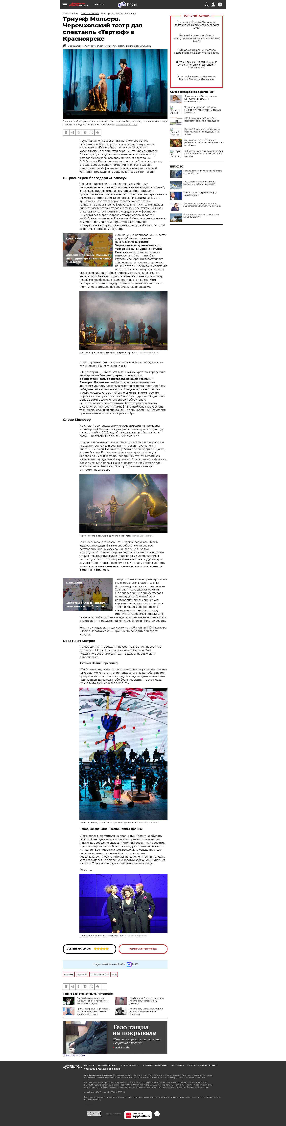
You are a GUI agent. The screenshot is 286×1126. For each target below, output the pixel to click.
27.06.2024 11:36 (70, 13)
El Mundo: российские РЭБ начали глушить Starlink (201, 215)
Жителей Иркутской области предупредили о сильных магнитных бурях (196, 38)
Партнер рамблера (113, 1114)
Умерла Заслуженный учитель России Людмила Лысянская (196, 78)
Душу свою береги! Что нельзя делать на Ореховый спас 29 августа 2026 (196, 25)
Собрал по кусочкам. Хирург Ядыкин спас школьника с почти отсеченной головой (203, 154)
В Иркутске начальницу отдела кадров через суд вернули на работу (196, 51)
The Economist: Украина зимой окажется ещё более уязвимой (199, 183)
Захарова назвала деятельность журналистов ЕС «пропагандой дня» (202, 205)
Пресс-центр (177, 1066)
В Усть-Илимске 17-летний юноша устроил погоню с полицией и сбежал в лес (196, 65)
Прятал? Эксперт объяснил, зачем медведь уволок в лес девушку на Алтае (202, 132)
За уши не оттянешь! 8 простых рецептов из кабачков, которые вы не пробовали (203, 143)
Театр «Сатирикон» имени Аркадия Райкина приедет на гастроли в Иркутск (92, 1001)
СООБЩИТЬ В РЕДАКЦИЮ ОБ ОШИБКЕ (102, 1069)
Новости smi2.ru (74, 1055)
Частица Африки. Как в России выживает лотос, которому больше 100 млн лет (202, 110)
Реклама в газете (130, 1066)
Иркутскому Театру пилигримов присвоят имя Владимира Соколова (146, 1011)
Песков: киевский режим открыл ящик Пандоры (200, 194)
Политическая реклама (155, 1066)
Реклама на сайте (107, 1066)
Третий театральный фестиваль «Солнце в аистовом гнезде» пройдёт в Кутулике (93, 1011)
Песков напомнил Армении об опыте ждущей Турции (202, 172)
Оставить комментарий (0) (143, 949)
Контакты (89, 1066)
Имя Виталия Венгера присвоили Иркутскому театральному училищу (146, 1001)
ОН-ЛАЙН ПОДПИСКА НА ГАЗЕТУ (202, 1066)
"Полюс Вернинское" (126, 124)
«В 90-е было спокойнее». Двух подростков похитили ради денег (201, 119)
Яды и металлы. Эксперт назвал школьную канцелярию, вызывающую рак (200, 99)
